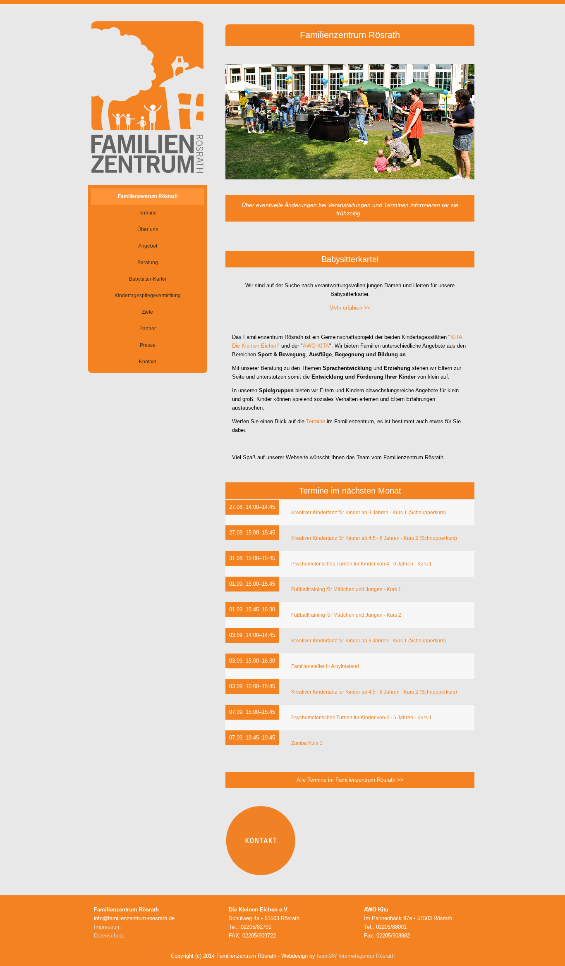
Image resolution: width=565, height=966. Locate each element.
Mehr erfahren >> (350, 308)
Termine (315, 421)
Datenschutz (109, 936)
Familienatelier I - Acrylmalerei (325, 666)
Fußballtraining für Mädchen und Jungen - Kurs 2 (346, 615)
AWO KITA (316, 346)
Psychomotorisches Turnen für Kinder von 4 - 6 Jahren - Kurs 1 (361, 564)
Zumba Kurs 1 (307, 743)
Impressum (107, 927)
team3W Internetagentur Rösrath (356, 956)
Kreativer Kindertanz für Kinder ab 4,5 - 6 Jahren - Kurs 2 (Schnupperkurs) (374, 538)
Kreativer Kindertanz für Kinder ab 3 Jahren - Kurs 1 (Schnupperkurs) (368, 512)
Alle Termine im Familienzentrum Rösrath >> (350, 780)
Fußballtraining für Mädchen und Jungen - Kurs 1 (346, 589)
